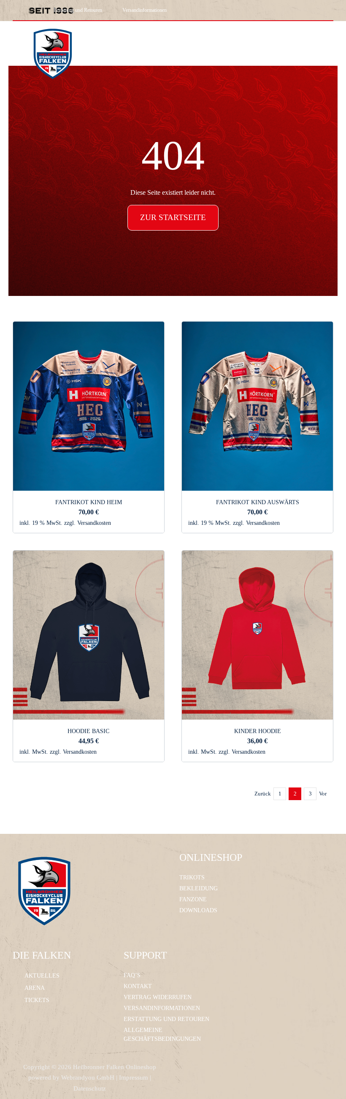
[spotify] (302, 10)
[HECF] (53, 24)
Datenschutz (89, 1088)
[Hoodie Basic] (88, 556)
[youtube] (273, 10)
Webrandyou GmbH (87, 1077)
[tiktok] (259, 10)
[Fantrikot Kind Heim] (88, 327)
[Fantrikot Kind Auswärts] (257, 327)
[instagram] (244, 10)
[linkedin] (287, 10)
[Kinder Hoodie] (257, 556)
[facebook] (230, 10)
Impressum (133, 1077)
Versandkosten (94, 522)
